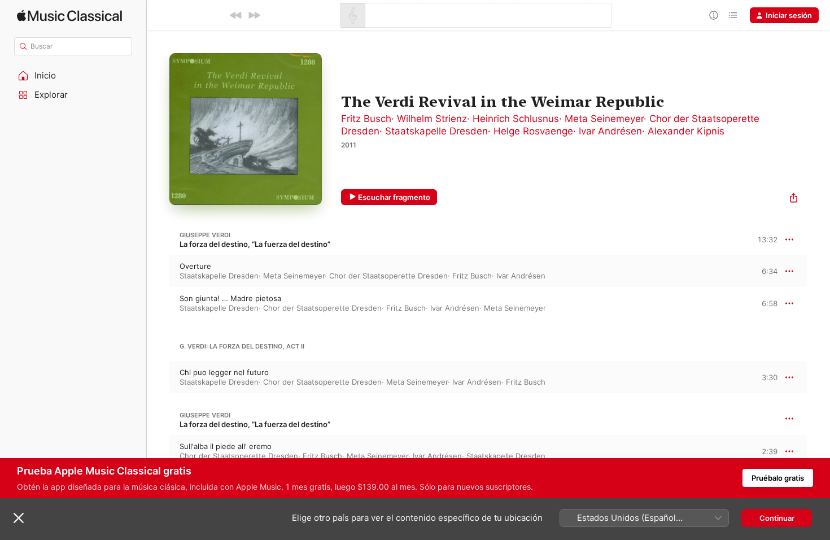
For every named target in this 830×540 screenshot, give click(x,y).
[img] (69, 15)
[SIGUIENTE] (254, 15)
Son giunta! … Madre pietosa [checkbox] (230, 298)
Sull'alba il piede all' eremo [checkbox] (226, 446)
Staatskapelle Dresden (436, 131)
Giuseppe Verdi (205, 235)
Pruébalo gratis (778, 477)
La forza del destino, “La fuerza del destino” (255, 244)
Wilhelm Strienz (432, 118)
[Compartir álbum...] (793, 199)
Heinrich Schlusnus (516, 118)
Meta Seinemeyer (604, 118)
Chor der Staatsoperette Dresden (388, 275)
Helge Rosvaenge (533, 131)
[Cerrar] (19, 518)
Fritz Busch (366, 118)
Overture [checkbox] (195, 266)
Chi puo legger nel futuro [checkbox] (224, 372)
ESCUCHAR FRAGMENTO (759, 271)
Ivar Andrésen (610, 131)
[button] (73, 75)
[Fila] (733, 15)
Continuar (776, 517)
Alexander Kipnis (686, 131)
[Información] (714, 15)
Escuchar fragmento (394, 197)
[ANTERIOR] (236, 15)
